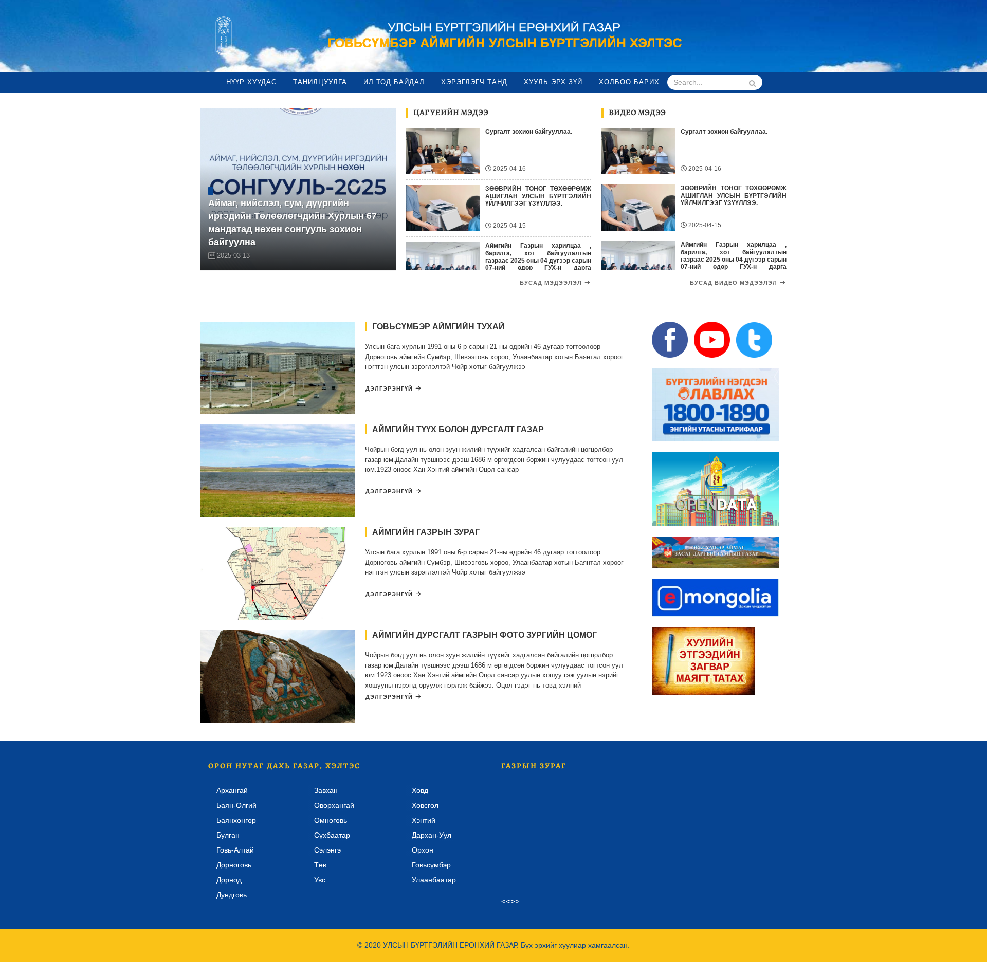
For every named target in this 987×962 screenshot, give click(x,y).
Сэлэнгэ (327, 850)
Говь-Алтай (235, 850)
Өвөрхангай (334, 805)
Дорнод (229, 880)
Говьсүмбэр (431, 865)
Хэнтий (423, 820)
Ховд (420, 790)
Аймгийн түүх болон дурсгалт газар (458, 429)
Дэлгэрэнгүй (389, 388)
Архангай (232, 790)
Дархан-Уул (431, 835)
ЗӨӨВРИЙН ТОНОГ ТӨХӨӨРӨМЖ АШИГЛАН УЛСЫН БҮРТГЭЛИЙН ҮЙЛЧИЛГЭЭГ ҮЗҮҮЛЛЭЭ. (538, 196)
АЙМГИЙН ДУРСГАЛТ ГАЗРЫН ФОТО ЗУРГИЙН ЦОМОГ (484, 635)
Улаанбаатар (434, 880)
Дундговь (231, 895)
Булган (228, 835)
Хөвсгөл (425, 805)
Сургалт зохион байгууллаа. (528, 131)
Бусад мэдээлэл (551, 283)
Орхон (422, 850)
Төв (320, 865)
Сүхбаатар (332, 835)
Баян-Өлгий (236, 805)
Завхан (326, 790)
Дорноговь (233, 865)
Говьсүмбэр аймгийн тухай (438, 326)
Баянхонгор (236, 820)
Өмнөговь (330, 820)
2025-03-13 (233, 256)
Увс (319, 880)
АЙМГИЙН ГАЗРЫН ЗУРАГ (426, 532)
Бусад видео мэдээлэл (733, 283)
